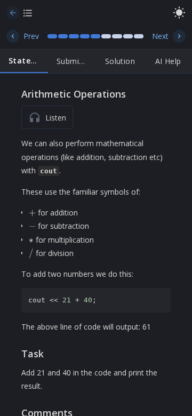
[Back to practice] (12, 12)
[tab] (24, 61)
